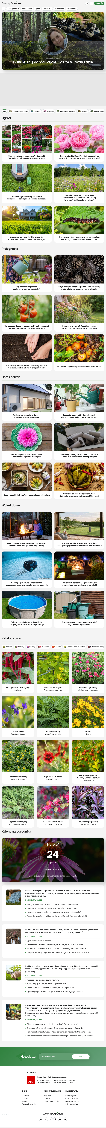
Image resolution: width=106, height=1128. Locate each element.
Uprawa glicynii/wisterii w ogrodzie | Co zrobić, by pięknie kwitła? (55, 991)
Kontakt (25, 1101)
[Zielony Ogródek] (53, 1113)
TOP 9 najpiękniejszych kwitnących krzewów (46, 984)
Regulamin (47, 1096)
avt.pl (71, 1083)
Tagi (4, 111)
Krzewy (21, 647)
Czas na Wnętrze (71, 1098)
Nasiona (84, 111)
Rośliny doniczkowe (67, 111)
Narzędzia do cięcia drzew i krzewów (43, 980)
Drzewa (9, 647)
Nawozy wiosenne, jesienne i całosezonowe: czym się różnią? (54, 912)
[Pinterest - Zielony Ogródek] (55, 1119)
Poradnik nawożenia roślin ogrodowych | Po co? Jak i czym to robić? (57, 916)
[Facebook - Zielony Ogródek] (46, 1119)
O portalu (25, 1096)
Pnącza (58, 647)
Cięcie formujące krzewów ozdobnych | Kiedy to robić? (51, 988)
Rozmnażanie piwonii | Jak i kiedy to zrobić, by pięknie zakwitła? (55, 945)
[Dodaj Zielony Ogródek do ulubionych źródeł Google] (41, 1119)
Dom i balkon (59, 9)
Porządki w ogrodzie (20, 111)
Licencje (47, 1098)
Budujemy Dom (70, 1096)
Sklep (98, 3)
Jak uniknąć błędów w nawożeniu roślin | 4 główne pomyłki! (53, 908)
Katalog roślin (27, 9)
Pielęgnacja (47, 9)
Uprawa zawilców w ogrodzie (40, 941)
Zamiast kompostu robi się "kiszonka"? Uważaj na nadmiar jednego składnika (60, 1036)
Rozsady (37, 111)
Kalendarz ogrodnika (16, 831)
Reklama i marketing (29, 1104)
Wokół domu (71, 9)
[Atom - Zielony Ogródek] (65, 1119)
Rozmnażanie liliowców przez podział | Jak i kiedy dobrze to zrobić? (56, 948)
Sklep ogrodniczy (71, 1104)
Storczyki (50, 111)
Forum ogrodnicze (72, 1101)
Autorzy (25, 1098)
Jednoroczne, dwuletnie (76, 647)
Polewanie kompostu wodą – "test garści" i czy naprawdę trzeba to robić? (59, 1032)
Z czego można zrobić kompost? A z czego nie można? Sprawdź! (55, 1028)
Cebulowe (45, 647)
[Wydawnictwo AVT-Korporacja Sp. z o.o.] (31, 1080)
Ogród (37, 9)
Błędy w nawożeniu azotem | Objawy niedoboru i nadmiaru (52, 904)
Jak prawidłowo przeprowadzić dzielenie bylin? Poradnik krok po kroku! (58, 952)
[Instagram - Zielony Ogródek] (51, 1119)
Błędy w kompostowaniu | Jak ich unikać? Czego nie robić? (52, 1024)
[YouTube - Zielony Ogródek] (60, 1119)
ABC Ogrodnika (13, 9)
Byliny (32, 647)
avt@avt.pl (73, 1080)
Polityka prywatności (51, 1101)
